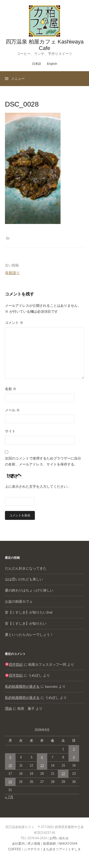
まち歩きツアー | (55, 849)
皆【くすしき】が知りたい (25, 623)
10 (10, 765)
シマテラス (32, 849)
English (52, 64)
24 (10, 782)
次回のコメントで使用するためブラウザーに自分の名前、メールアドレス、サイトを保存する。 (43, 461)
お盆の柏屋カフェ (19, 601)
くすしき (74, 849)
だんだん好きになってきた (25, 568)
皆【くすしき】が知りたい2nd (28, 612)
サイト (10, 431)
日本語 (36, 64)
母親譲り (12, 273)
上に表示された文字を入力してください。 (38, 486)
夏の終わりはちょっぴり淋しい (29, 590)
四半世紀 (16, 664)
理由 (8, 708)
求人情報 (33, 843)
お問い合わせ (59, 838)
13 (42, 765)
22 (63, 773)
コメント (14, 323)
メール (12, 410)
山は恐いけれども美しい (24, 579)
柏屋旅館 (49, 843)
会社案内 (18, 843)
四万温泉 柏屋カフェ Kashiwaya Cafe (45, 45)
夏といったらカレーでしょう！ (29, 635)
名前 (10, 389)
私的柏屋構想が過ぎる (22, 686)
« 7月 (9, 797)
